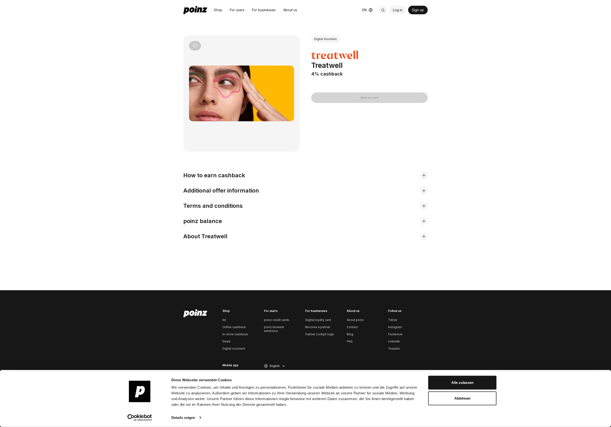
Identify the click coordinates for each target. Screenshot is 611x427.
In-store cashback (235, 334)
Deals (226, 341)
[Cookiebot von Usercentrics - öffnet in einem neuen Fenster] (140, 417)
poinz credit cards (276, 320)
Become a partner (317, 327)
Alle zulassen (462, 383)
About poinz (355, 320)
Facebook (395, 334)
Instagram (395, 327)
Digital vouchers (233, 348)
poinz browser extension (274, 329)
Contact (352, 327)
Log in (397, 10)
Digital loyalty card (318, 320)
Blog (350, 334)
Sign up (418, 10)
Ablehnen (462, 398)
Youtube (394, 348)
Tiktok (392, 320)
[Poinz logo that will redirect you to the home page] (195, 313)
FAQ (350, 341)
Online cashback (234, 327)
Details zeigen (183, 418)
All (224, 320)
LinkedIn (394, 341)
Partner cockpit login (319, 334)
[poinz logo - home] (195, 10)
